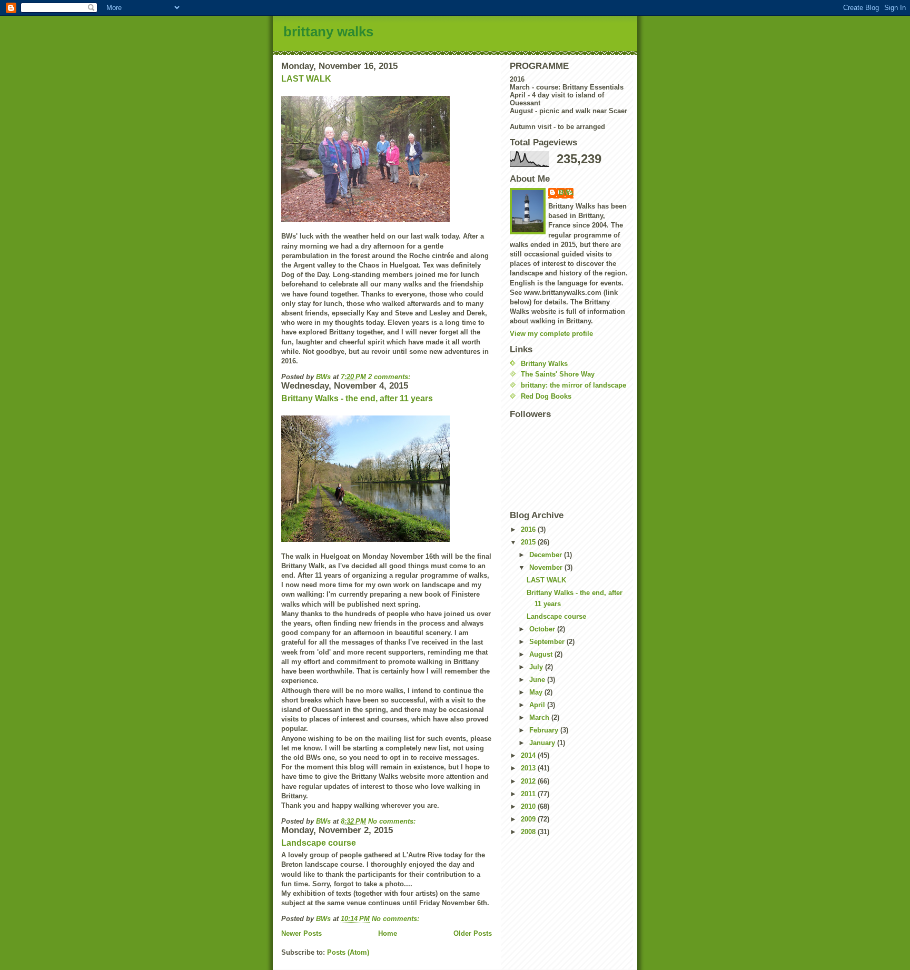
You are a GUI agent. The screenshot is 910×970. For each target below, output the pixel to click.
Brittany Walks (544, 364)
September (548, 642)
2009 (529, 819)
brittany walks (328, 31)
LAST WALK (306, 78)
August (542, 654)
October (543, 629)
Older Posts (472, 933)
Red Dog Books (546, 396)
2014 (529, 755)
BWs (566, 192)
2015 (529, 542)
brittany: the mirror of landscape (573, 385)
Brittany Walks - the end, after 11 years (357, 398)
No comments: (393, 821)
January (543, 743)
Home (387, 933)
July (537, 667)
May (537, 692)
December (546, 555)
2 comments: (390, 377)
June (538, 680)
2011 (529, 794)
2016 (529, 529)
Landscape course (318, 842)
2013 (529, 768)
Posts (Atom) (348, 952)
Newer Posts (301, 933)
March (540, 717)
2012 (529, 781)
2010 (529, 806)
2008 (529, 832)
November (547, 567)
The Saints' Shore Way (558, 374)
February (544, 730)
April (538, 705)
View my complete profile (551, 334)
